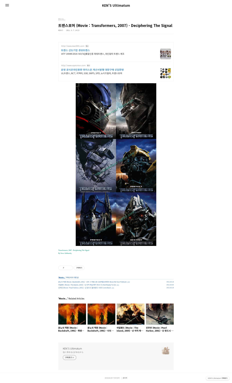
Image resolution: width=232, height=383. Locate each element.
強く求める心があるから (73, 352)
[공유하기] (66, 268)
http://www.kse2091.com (72, 46)
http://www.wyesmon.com (73, 65)
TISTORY (116, 378)
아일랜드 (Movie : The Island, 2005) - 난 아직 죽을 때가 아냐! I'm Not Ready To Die (87, 285)
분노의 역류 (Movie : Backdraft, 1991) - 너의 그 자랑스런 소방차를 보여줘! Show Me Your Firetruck (92, 282)
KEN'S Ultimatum (116, 5)
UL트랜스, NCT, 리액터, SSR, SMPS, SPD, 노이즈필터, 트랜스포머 (91, 73)
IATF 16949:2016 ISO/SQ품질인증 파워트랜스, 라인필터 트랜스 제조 (92, 53)
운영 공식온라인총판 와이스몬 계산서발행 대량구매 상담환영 (92, 69)
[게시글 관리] (70, 268)
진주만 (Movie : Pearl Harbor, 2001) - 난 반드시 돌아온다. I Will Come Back (84, 288)
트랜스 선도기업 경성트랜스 (75, 50)
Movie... (62, 277)
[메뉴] (7, 5)
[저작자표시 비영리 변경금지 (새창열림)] (88, 268)
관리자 (125, 378)
